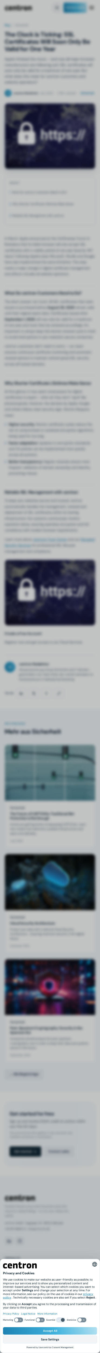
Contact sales (75, 7)
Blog (7, 25)
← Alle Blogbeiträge (24, 1074)
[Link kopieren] (59, 693)
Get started (23, 1151)
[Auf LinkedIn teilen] (21, 693)
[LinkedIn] (9, 1241)
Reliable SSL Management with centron (38, 216)
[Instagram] (19, 1241)
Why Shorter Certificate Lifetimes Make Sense (43, 204)
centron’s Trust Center (50, 539)
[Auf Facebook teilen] (46, 693)
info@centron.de (39, 1229)
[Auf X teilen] (34, 693)
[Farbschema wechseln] (57, 8)
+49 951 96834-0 (15, 1229)
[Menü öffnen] (91, 7)
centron (18, 7)
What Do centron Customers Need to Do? (39, 192)
